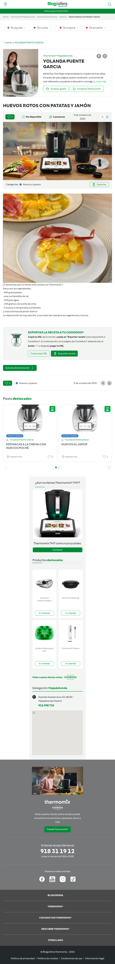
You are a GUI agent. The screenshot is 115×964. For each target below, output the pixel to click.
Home (5, 17)
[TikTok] (73, 879)
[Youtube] (52, 879)
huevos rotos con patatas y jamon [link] (84, 17)
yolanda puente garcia (47, 17)
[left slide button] (6, 467)
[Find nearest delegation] (5, 4)
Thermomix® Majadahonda (23, 17)
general (62, 17)
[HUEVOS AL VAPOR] (85, 420)
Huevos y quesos (14, 436)
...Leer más (100, 81)
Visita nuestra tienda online (56, 11)
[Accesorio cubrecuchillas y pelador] (44, 582)
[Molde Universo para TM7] (44, 633)
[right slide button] (109, 467)
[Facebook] (42, 879)
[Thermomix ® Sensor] (70, 633)
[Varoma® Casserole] (70, 582)
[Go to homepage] (57, 4)
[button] (109, 4)
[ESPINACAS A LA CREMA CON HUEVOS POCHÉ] (30, 420)
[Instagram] (62, 879)
